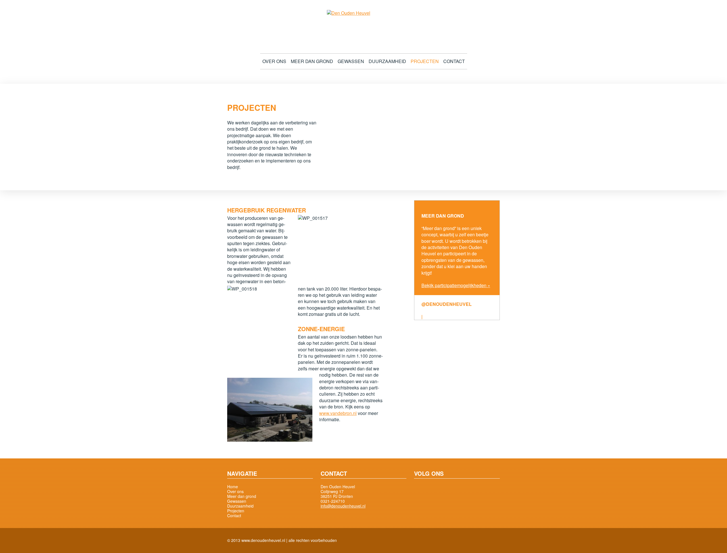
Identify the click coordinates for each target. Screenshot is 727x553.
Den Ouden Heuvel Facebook (419, 490)
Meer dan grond (312, 61)
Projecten (425, 61)
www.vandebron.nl (338, 413)
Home (232, 486)
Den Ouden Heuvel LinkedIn (447, 490)
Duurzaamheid (387, 61)
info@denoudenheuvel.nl (343, 506)
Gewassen (351, 61)
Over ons (274, 61)
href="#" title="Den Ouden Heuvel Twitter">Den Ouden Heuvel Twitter (433, 490)
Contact (454, 61)
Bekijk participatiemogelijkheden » (455, 285)
